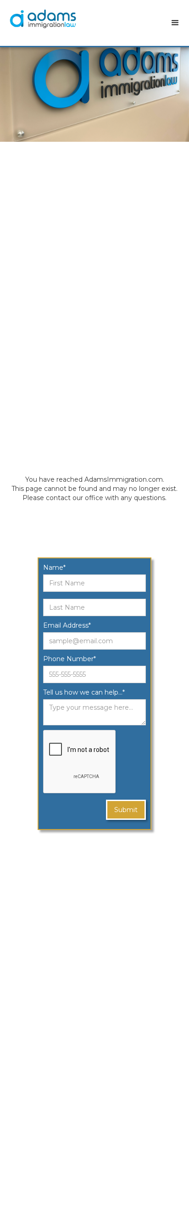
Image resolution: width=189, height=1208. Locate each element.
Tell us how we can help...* (84, 692)
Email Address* (67, 625)
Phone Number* (69, 659)
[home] (47, 18)
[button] (175, 23)
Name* (54, 567)
